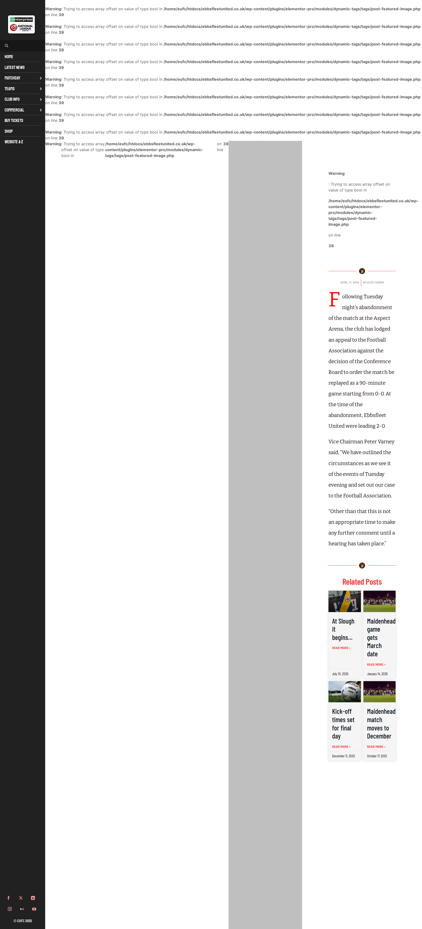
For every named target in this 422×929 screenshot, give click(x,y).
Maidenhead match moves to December (381, 723)
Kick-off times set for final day (343, 723)
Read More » (341, 648)
